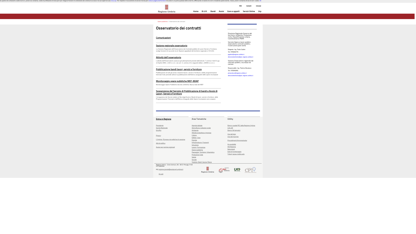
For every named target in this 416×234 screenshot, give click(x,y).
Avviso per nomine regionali (165, 147)
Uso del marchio (233, 137)
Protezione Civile (197, 155)
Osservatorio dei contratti (177, 21)
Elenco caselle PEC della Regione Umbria (241, 126)
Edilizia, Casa (196, 138)
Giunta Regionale (162, 128)
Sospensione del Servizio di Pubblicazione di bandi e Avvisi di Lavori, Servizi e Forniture (186, 92)
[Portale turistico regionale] (237, 169)
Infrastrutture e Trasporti (200, 143)
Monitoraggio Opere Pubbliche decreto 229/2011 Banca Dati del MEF (179, 84)
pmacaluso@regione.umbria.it (237, 73)
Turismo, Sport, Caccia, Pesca (202, 162)
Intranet (258, 6)
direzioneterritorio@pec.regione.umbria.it (240, 57)
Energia (194, 140)
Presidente (159, 126)
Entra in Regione (163, 119)
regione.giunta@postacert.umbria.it (171, 169)
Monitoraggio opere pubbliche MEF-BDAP (177, 81)
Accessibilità (232, 144)
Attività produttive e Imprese (201, 133)
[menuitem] (196, 11)
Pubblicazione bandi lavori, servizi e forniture (179, 69)
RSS (240, 6)
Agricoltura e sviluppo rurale (201, 128)
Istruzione (195, 145)
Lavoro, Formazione (198, 147)
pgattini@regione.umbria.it (236, 54)
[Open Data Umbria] (224, 169)
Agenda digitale (197, 126)
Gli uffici (158, 130)
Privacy (158, 136)
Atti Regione (232, 147)
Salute (194, 157)
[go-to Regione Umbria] (167, 5)
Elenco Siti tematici (234, 130)
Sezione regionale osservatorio (171, 45)
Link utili (230, 128)
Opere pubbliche (163, 21)
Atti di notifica (160, 143)
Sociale (194, 160)
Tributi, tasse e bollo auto (236, 154)
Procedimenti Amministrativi (237, 140)
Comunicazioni (163, 37)
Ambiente (195, 130)
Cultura (194, 135)
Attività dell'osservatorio (168, 57)
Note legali (231, 149)
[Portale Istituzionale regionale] (207, 169)
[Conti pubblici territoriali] (250, 169)
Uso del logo (232, 134)
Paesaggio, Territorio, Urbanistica (203, 152)
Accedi (161, 174)
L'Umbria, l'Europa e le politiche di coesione (170, 140)
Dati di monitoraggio (234, 152)
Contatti (248, 6)
